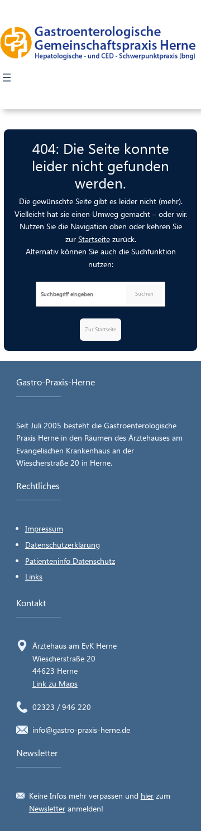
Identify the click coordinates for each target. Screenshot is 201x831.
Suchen (144, 293)
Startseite (94, 239)
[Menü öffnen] (6, 77)
